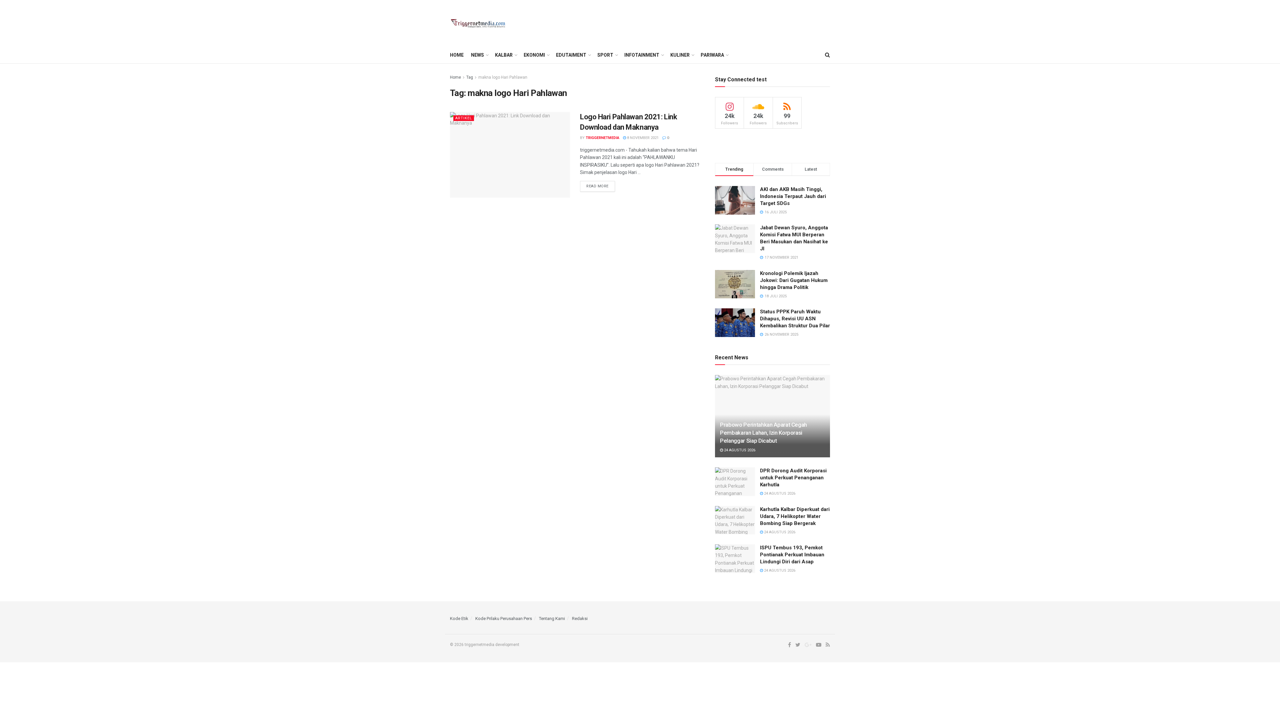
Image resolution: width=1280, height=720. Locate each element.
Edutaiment (571, 55)
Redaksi (580, 618)
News (477, 55)
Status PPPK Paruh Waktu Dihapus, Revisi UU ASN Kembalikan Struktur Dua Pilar (795, 319)
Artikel (463, 118)
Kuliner (680, 55)
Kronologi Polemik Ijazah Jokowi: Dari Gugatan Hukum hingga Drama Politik (794, 280)
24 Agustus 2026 (739, 450)
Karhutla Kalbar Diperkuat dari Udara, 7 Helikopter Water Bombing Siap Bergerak (795, 516)
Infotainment (641, 55)
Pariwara (712, 55)
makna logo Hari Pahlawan (502, 77)
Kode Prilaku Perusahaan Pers (503, 618)
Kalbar (504, 55)
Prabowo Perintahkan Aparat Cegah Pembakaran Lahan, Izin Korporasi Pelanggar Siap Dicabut (763, 432)
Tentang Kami (552, 618)
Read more (597, 186)
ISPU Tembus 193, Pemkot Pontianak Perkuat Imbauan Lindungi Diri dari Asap (792, 555)
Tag (469, 77)
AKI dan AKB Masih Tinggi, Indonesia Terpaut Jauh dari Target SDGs (793, 196)
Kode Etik (459, 618)
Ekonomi (534, 55)
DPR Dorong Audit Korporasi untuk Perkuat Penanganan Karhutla (793, 478)
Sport (605, 55)
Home (457, 55)
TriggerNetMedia (602, 138)
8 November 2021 (642, 138)
